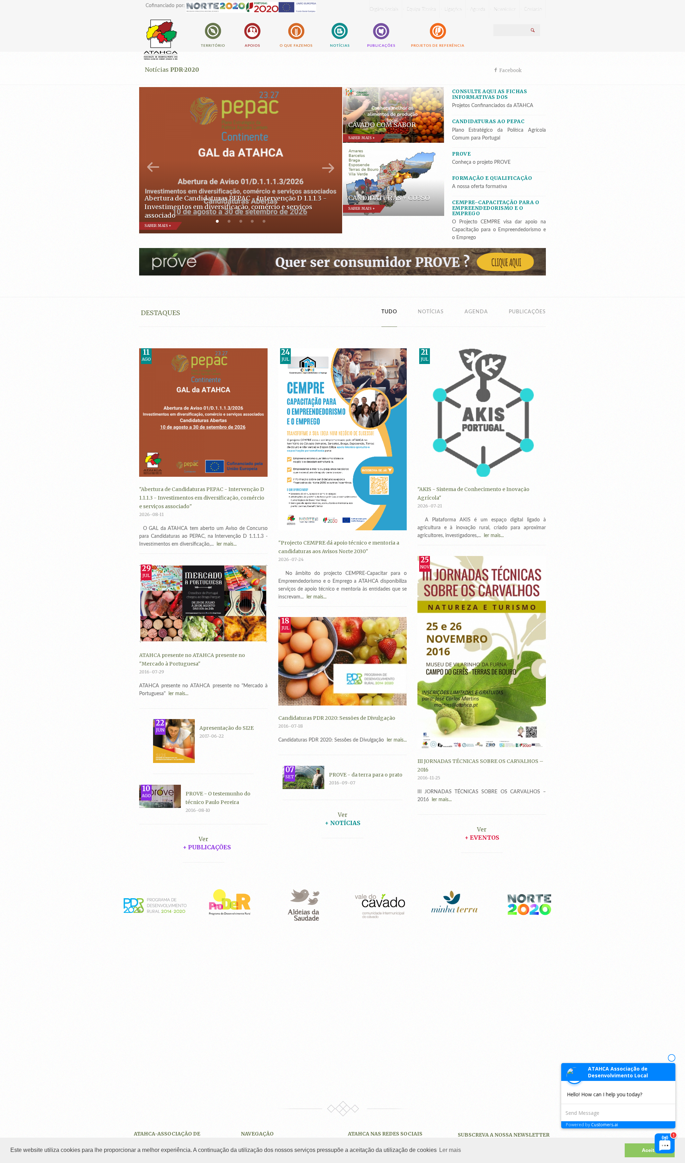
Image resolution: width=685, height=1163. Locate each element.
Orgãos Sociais (384, 9)
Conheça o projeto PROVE (481, 162)
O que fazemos (296, 45)
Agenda (476, 311)
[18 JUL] (342, 661)
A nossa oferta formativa (479, 186)
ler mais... (225, 544)
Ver (342, 814)
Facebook (510, 70)
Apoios (252, 45)
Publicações (381, 45)
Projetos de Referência (438, 45)
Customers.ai (604, 1125)
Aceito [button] (650, 1150)
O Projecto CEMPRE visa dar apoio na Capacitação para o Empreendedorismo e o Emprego (499, 229)
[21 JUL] (481, 412)
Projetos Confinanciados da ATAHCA (492, 105)
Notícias (340, 45)
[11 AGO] (203, 412)
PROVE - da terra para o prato (365, 775)
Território (213, 45)
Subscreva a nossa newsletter (503, 1135)
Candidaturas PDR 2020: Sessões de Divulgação (336, 718)
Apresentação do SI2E (226, 728)
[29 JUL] (203, 603)
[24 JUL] (342, 439)
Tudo (389, 311)
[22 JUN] (174, 741)
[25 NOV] (481, 652)
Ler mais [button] (450, 1150)
